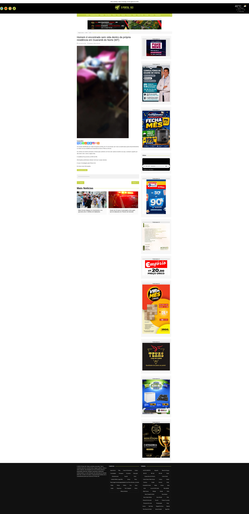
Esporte (123, 15)
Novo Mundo (108, 15)
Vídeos (135, 488)
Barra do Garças (165, 470)
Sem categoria (128, 488)
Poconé (156, 500)
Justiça (128, 479)
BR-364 (160, 473)
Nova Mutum (164, 494)
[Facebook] (78, 143)
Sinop (168, 503)
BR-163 (152, 473)
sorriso (144, 506)
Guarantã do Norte (94, 15)
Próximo (134, 182)
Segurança (119, 488)
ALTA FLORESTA (147, 470)
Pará (168, 497)
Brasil (168, 473)
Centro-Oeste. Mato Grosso (149, 479)
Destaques (91, 43)
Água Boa (167, 509)
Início (87, 15)
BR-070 (145, 473)
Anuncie (152, 15)
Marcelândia (166, 488)
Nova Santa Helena (147, 497)
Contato (146, 15)
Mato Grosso (146, 491)
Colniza (160, 479)
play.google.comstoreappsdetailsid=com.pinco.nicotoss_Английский (125, 482)
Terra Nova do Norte (147, 509)
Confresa (145, 482)
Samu (136, 485)
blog (119, 470)
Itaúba (155, 485)
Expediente (158, 15)
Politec (112, 485)
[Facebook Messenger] (88, 143)
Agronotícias (113, 470)
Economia (129, 15)
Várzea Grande (158, 509)
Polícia (114, 15)
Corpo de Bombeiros (127, 470)
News (135, 479)
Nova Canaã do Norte (149, 494)
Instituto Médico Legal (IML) (117, 479)
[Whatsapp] (83, 143)
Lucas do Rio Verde (154, 488)
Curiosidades (113, 473)
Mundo (161, 491)
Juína (144, 488)
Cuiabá (152, 482)
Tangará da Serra (159, 506)
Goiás (168, 482)
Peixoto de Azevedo (147, 500)
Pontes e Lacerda (165, 500)
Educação (135, 473)
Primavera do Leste (147, 503)
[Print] (86, 143)
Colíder (167, 479)
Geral (118, 15)
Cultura (136, 470)
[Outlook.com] (91, 143)
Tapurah (168, 506)
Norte (168, 491)
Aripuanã (156, 470)
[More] (98, 143)
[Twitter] (80, 143)
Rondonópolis (159, 503)
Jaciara (162, 485)
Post (131, 485)
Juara (168, 485)
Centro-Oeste (165, 476)
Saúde (134, 15)
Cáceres (160, 482)
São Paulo (151, 506)
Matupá (102, 15)
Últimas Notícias (97, 43)
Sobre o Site (140, 15)
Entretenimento (115, 476)
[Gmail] (96, 143)
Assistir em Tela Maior (148, 169)
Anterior (81, 182)
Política (124, 485)
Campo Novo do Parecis (149, 476)
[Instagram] (93, 143)
